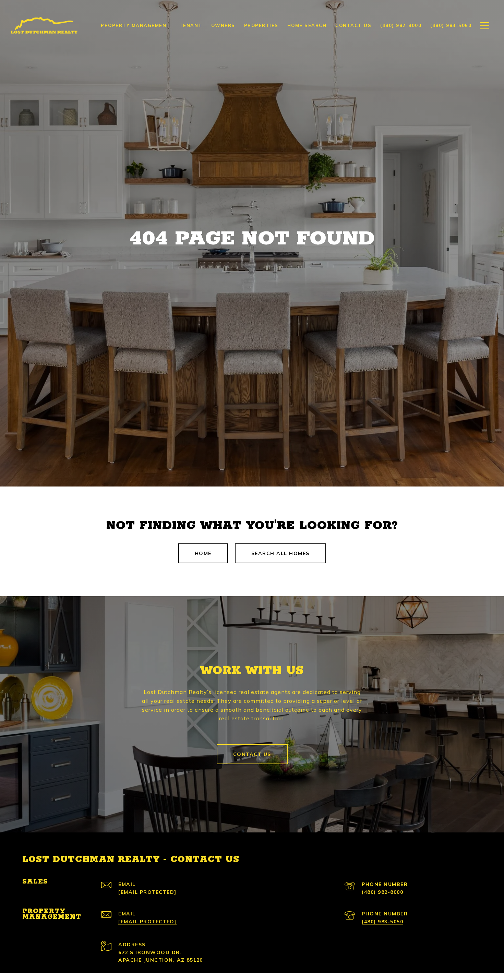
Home (203, 553)
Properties (261, 25)
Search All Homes (280, 553)
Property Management (135, 25)
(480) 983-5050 (382, 921)
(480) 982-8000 (382, 892)
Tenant (190, 25)
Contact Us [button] (252, 754)
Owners (223, 25)
